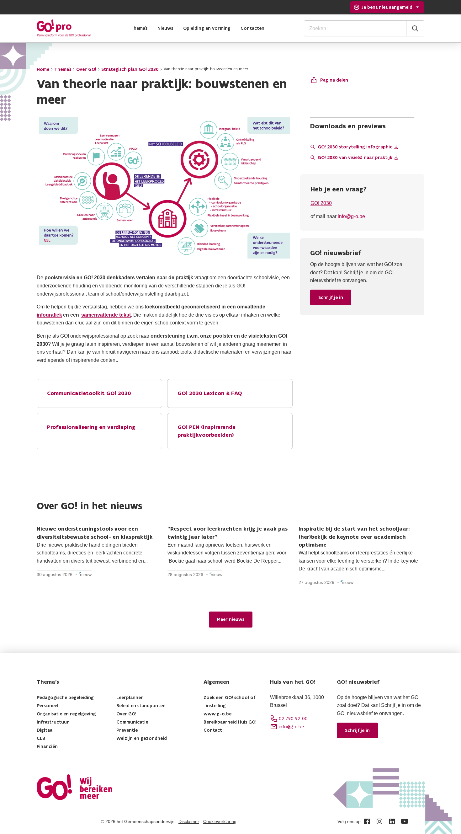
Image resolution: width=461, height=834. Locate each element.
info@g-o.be (351, 216)
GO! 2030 (321, 203)
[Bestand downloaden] (396, 147)
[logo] (64, 28)
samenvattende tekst (106, 315)
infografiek (49, 315)
